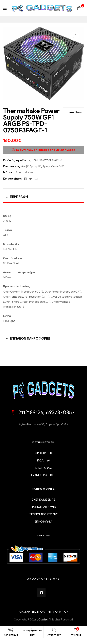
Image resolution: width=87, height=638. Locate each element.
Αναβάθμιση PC (31, 166)
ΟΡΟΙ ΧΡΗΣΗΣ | (28, 611)
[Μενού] (4, 8)
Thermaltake (73, 112)
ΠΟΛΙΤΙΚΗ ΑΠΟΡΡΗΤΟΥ (53, 611)
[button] (74, 36)
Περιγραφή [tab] (19, 197)
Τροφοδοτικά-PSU (54, 166)
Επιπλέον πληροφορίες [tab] (30, 339)
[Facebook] (41, 592)
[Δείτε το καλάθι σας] (79, 7)
